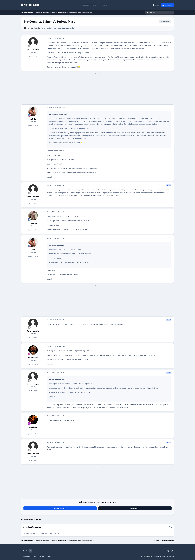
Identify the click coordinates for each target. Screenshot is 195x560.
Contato (41, 556)
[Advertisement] (97, 89)
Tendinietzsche (35, 28)
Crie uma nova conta (60, 508)
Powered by (164, 556)
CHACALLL (33, 223)
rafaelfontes (33, 358)
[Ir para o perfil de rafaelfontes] (33, 350)
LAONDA (33, 119)
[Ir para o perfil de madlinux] (33, 419)
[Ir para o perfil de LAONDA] (33, 111)
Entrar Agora (134, 508)
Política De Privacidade (29, 556)
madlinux (33, 427)
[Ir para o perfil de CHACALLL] (33, 215)
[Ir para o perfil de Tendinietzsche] (25, 28)
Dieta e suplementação (66, 28)
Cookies (48, 556)
